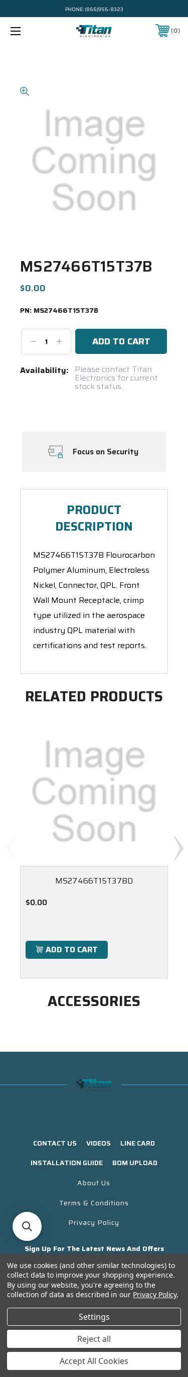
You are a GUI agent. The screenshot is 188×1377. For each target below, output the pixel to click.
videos (98, 1143)
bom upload (134, 1162)
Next (178, 847)
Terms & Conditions (94, 1202)
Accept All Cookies (94, 1360)
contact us (55, 1143)
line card (137, 1143)
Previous (10, 847)
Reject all (94, 1338)
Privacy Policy (93, 1222)
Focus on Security (105, 451)
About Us (93, 1182)
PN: (59, 311)
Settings (94, 1316)
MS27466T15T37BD (94, 880)
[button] (27, 1226)
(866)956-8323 (104, 9)
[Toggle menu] (27, 31)
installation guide (67, 1162)
